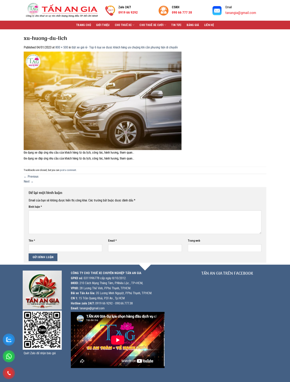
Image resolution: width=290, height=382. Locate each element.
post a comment (68, 170)
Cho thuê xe (123, 25)
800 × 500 (61, 47)
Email (112, 240)
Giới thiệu (103, 25)
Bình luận (35, 207)
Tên (32, 240)
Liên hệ (209, 25)
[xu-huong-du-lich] (102, 100)
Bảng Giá (193, 25)
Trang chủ (83, 25)
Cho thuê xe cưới (151, 25)
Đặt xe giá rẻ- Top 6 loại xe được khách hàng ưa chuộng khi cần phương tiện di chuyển (125, 47)
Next (29, 181)
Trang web (194, 240)
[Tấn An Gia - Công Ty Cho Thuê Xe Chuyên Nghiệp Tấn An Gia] (62, 10)
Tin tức (176, 25)
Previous (31, 176)
